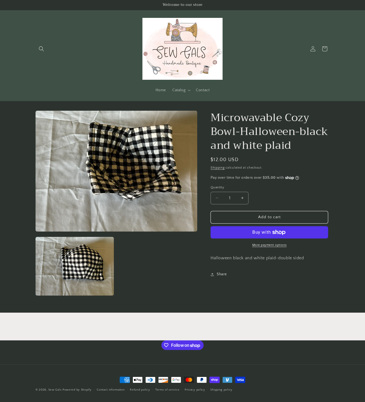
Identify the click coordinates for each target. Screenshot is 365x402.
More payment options (269, 245)
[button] (41, 49)
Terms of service (167, 389)
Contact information (111, 389)
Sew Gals (55, 389)
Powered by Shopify (77, 389)
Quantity (217, 187)
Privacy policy (195, 389)
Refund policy (140, 389)
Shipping (218, 167)
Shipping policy (221, 389)
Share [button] (222, 274)
